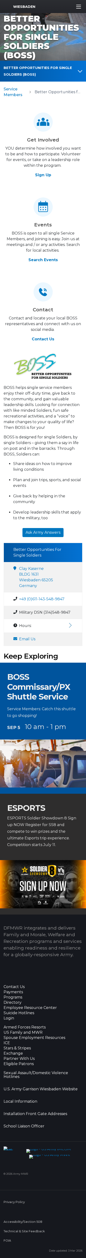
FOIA (7, 1240)
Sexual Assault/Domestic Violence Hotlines (36, 1075)
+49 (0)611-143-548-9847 (41, 599)
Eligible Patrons (19, 1064)
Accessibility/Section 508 (23, 1222)
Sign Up (43, 175)
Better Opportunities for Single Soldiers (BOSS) (38, 71)
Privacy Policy (14, 1202)
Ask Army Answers (43, 532)
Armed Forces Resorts (25, 1027)
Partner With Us (19, 1059)
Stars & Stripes (17, 1048)
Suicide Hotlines (19, 1013)
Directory (13, 1002)
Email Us (27, 639)
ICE (7, 1043)
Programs (13, 997)
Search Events (43, 260)
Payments (13, 992)
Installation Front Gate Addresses (35, 1114)
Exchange (13, 1053)
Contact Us (43, 339)
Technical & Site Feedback (24, 1231)
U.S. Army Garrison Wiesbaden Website (41, 1089)
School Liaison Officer (24, 1126)
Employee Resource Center (30, 1008)
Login (9, 1018)
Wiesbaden (24, 7)
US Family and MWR (23, 1032)
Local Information (20, 1101)
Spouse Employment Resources (34, 1038)
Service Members (13, 92)
